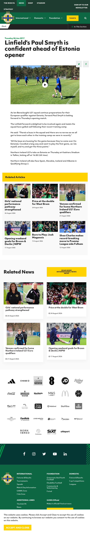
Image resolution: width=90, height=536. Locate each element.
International (22, 18)
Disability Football (54, 483)
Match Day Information (26, 487)
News (21, 3)
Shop (30, 3)
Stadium (41, 3)
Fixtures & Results (24, 477)
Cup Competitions (76, 481)
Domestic (39, 18)
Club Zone (21, 494)
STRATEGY (8, 9)
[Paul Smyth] (45, 84)
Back (4, 26)
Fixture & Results (76, 477)
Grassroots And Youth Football (56, 478)
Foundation (55, 18)
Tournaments (22, 481)
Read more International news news (67, 271)
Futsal (49, 491)
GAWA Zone (22, 491)
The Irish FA (9, 3)
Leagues (72, 484)
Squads (20, 484)
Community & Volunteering (52, 487)
